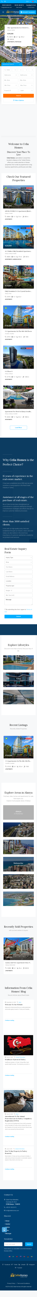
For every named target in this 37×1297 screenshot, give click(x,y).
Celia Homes (19, 7)
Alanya (7, 1221)
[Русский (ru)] (19, 1256)
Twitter (15, 1264)
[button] (34, 1)
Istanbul (7, 1224)
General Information (20, 1057)
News (20, 1002)
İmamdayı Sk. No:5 (31, 5)
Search (18, 96)
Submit (18, 616)
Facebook (7, 1264)
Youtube (19, 1267)
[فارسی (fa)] (31, 1256)
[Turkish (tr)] (16, 1256)
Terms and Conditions (23, 1283)
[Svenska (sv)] (12, 1256)
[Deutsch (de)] (27, 1256)
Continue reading (9, 1020)
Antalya (7, 1227)
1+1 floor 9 (8, 371)
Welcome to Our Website (14, 1004)
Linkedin (23, 1264)
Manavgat (8, 1233)
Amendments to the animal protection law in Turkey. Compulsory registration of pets (18, 1118)
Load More (18, 427)
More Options (19, 100)
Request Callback (29, 12)
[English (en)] (8, 1256)
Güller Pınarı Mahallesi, (13, 1202)
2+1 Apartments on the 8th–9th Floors (18, 331)
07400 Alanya (31, 7)
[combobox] (14, 70)
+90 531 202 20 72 (6, 5)
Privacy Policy (11, 1283)
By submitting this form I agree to (18, 611)
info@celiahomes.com (6, 7)
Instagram (32, 1264)
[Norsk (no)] (23, 1256)
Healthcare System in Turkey (15, 1059)
